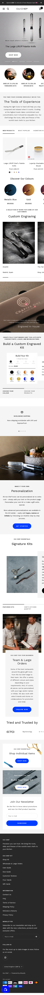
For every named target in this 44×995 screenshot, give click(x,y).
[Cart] (40, 11)
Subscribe (22, 825)
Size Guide (7, 874)
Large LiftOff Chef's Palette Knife (14, 166)
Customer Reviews (10, 878)
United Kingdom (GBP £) (12, 969)
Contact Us (7, 896)
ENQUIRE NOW (22, 711)
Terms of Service (9, 905)
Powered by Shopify (18, 975)
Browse (10, 205)
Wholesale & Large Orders (12, 866)
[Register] (36, 938)
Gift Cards (6, 886)
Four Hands (7, 882)
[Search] (8, 11)
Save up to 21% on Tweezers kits (10, 87)
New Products (9, 132)
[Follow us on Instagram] (5, 959)
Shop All (6, 861)
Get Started (22, 528)
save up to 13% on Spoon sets (28, 87)
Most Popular (24, 132)
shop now (30, 47)
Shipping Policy (8, 909)
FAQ (4, 901)
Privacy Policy (8, 917)
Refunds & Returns (10, 913)
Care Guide (7, 870)
